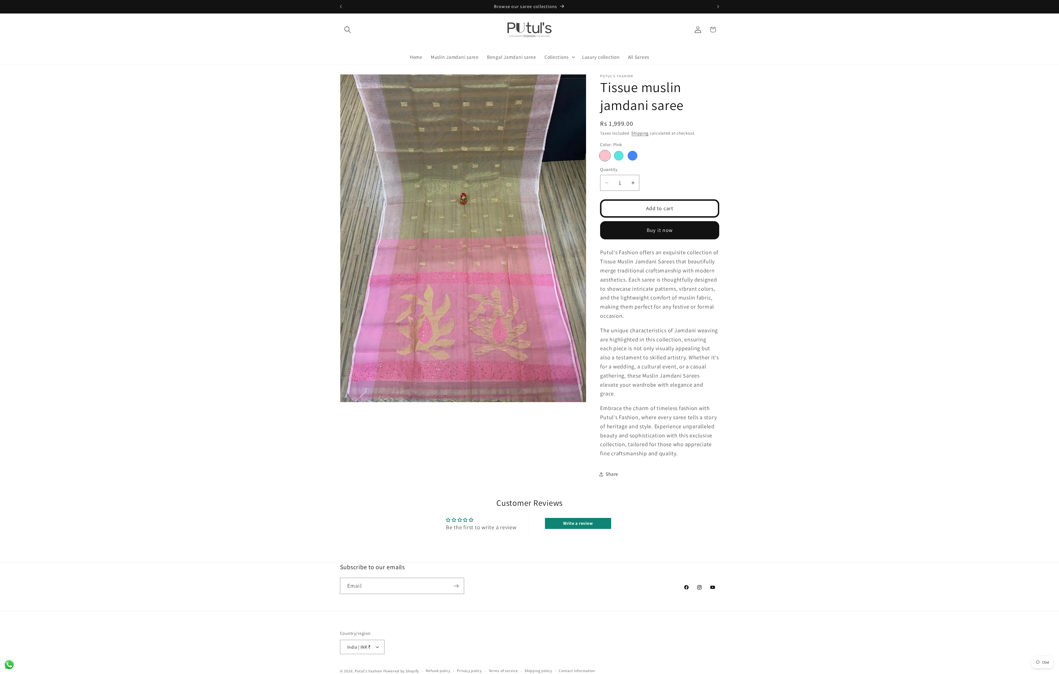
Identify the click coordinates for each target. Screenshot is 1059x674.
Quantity (608, 170)
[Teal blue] (632, 156)
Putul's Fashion (368, 670)
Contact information (577, 670)
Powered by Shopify (401, 670)
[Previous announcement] (341, 6)
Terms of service (503, 670)
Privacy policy (469, 670)
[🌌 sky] (619, 156)
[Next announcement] (718, 6)
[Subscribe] (456, 586)
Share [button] (612, 474)
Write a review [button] (578, 523)
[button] (347, 29)
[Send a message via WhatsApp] (9, 664)
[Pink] (605, 156)
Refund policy (438, 670)
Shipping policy (538, 670)
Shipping (640, 133)
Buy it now (660, 230)
